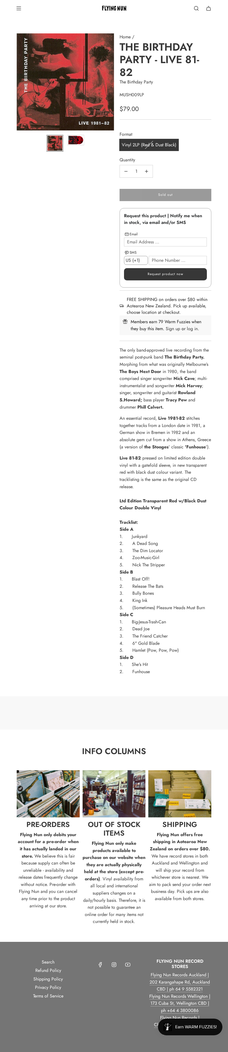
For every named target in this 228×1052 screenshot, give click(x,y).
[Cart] (208, 8)
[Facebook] (100, 965)
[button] (21, 82)
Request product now (165, 273)
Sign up (173, 328)
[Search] (196, 8)
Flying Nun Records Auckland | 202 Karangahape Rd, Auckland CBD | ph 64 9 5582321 (180, 982)
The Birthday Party (136, 82)
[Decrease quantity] (126, 171)
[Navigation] (19, 8)
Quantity (127, 160)
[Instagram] (114, 965)
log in (192, 328)
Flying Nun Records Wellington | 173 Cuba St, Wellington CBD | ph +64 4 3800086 (179, 1003)
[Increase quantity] (146, 171)
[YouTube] (128, 965)
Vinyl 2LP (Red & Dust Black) (149, 145)
